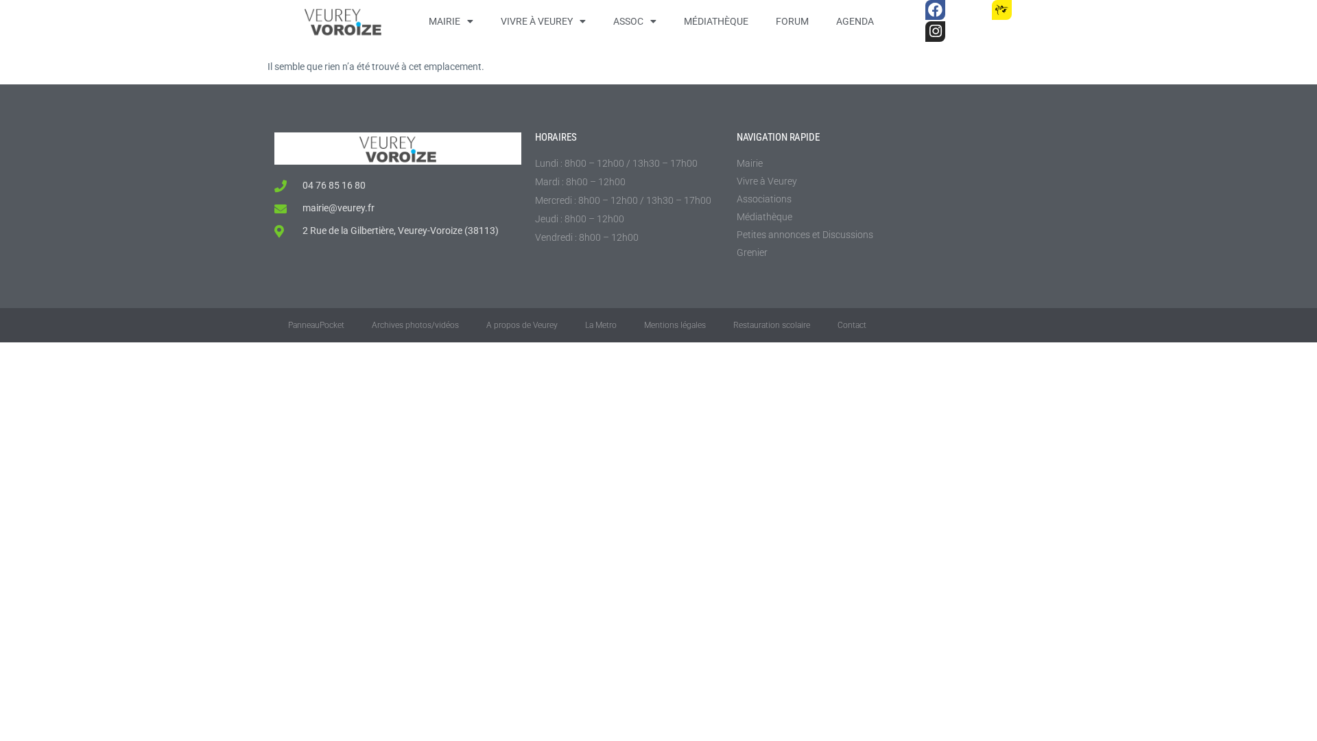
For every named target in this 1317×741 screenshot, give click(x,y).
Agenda (855, 21)
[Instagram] (935, 31)
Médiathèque (716, 21)
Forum (792, 21)
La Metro (601, 325)
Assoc (628, 21)
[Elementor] (1035, 10)
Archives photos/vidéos (415, 325)
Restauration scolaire (771, 325)
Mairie (444, 21)
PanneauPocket (316, 325)
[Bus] (968, 10)
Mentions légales (675, 325)
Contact (852, 325)
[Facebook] (935, 10)
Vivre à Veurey (537, 21)
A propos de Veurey (522, 325)
